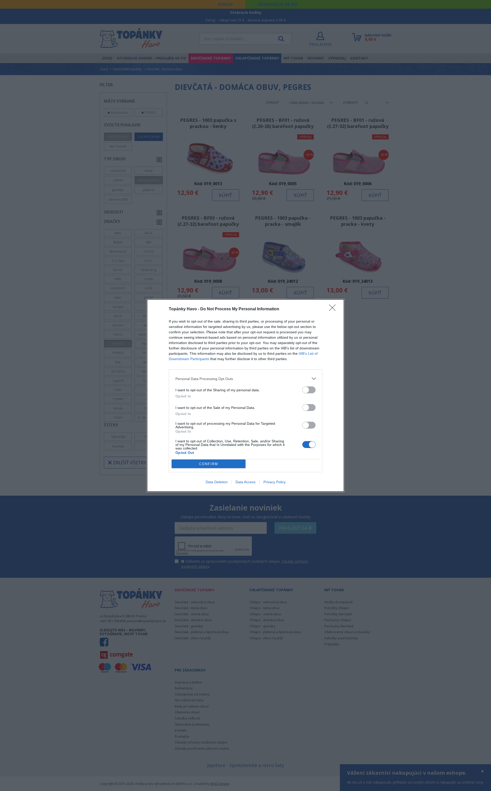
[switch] (309, 389)
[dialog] (245, 395)
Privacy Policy (274, 482)
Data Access (245, 482)
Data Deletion (217, 482)
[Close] (334, 309)
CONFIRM (208, 464)
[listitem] (245, 378)
